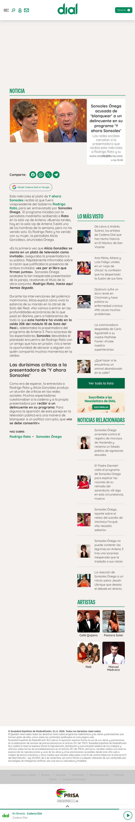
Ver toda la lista (101, 383)
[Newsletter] (26, 10)
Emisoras (45, 775)
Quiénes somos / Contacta (23, 775)
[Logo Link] (67, 8)
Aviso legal (61, 775)
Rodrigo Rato (20, 436)
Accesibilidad (77, 775)
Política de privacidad (99, 775)
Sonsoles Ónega (49, 436)
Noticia (17, 91)
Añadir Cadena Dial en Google (33, 187)
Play (127, 815)
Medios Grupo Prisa (67, 801)
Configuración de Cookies (74, 779)
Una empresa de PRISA (67, 793)
